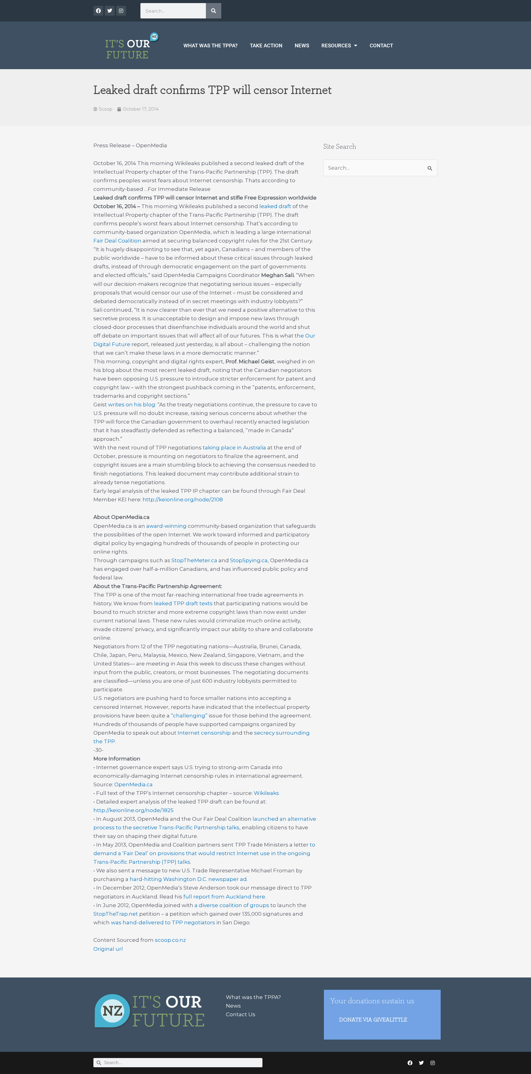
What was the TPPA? (210, 45)
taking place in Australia (234, 447)
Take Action (266, 45)
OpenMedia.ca (133, 784)
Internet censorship (203, 733)
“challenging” (188, 716)
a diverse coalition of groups (231, 905)
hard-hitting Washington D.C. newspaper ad (187, 879)
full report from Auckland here (223, 897)
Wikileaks (266, 793)
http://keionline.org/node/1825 (133, 810)
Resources (336, 45)
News (302, 45)
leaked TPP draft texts (183, 603)
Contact (381, 45)
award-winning (166, 526)
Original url (108, 949)
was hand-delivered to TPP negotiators (162, 922)
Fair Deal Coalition (117, 241)
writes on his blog (131, 404)
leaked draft (275, 206)
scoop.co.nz (170, 940)
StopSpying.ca (249, 560)
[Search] (213, 10)
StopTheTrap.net (115, 914)
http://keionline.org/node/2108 (183, 499)
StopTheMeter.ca (194, 560)
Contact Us (240, 1014)
